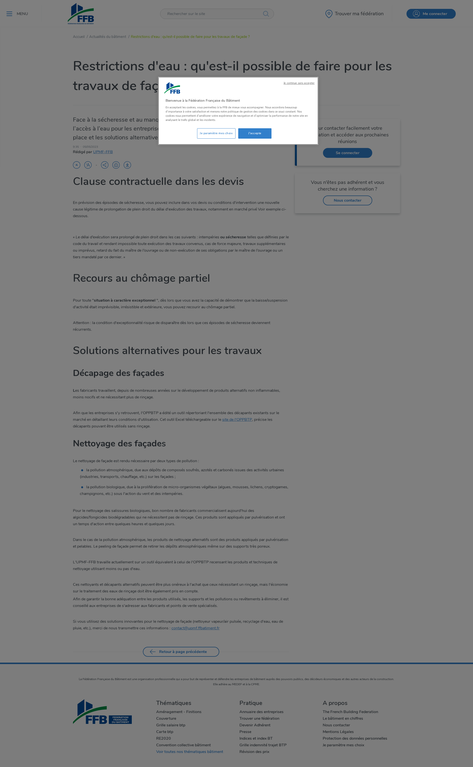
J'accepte (254, 133)
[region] (238, 111)
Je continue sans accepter (299, 83)
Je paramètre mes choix (216, 133)
